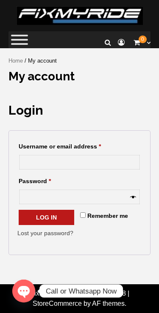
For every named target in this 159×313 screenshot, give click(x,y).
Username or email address (73, 145)
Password (48, 179)
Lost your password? (45, 233)
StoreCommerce (57, 303)
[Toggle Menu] (19, 40)
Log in (46, 217)
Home (15, 61)
